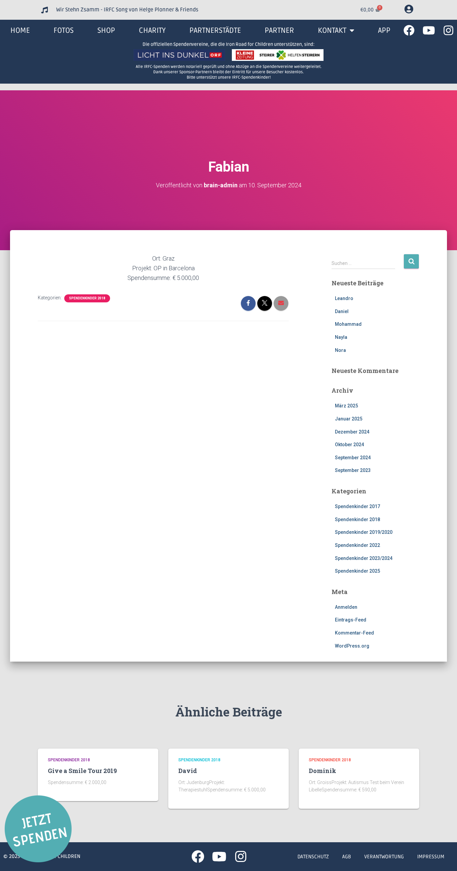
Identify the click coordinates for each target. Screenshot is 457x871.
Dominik (322, 771)
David (187, 771)
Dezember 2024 (352, 431)
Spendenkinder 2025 (357, 571)
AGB (346, 857)
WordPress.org (352, 646)
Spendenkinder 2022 (357, 545)
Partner (279, 30)
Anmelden (346, 607)
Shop (106, 30)
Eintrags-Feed (350, 619)
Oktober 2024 (349, 444)
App (384, 30)
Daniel (342, 311)
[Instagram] (448, 30)
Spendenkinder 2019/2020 (363, 532)
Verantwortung (384, 857)
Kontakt (332, 30)
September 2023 (353, 470)
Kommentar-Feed (354, 633)
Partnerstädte (215, 30)
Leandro (344, 298)
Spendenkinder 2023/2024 (363, 558)
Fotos (64, 30)
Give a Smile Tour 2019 (82, 771)
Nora (340, 350)
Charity (152, 30)
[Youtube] (428, 30)
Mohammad (348, 324)
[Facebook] (409, 30)
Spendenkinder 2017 (357, 506)
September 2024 (353, 457)
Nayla (341, 337)
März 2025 (346, 405)
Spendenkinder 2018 (87, 298)
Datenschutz (313, 857)
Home (20, 30)
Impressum (430, 857)
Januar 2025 (348, 418)
